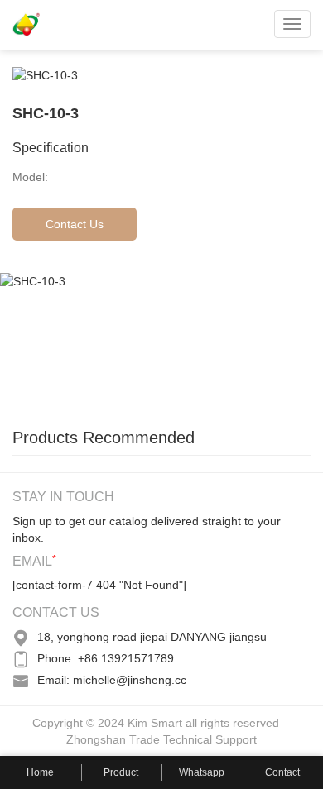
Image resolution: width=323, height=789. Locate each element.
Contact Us (75, 224)
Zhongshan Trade (113, 739)
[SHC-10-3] (124, 341)
